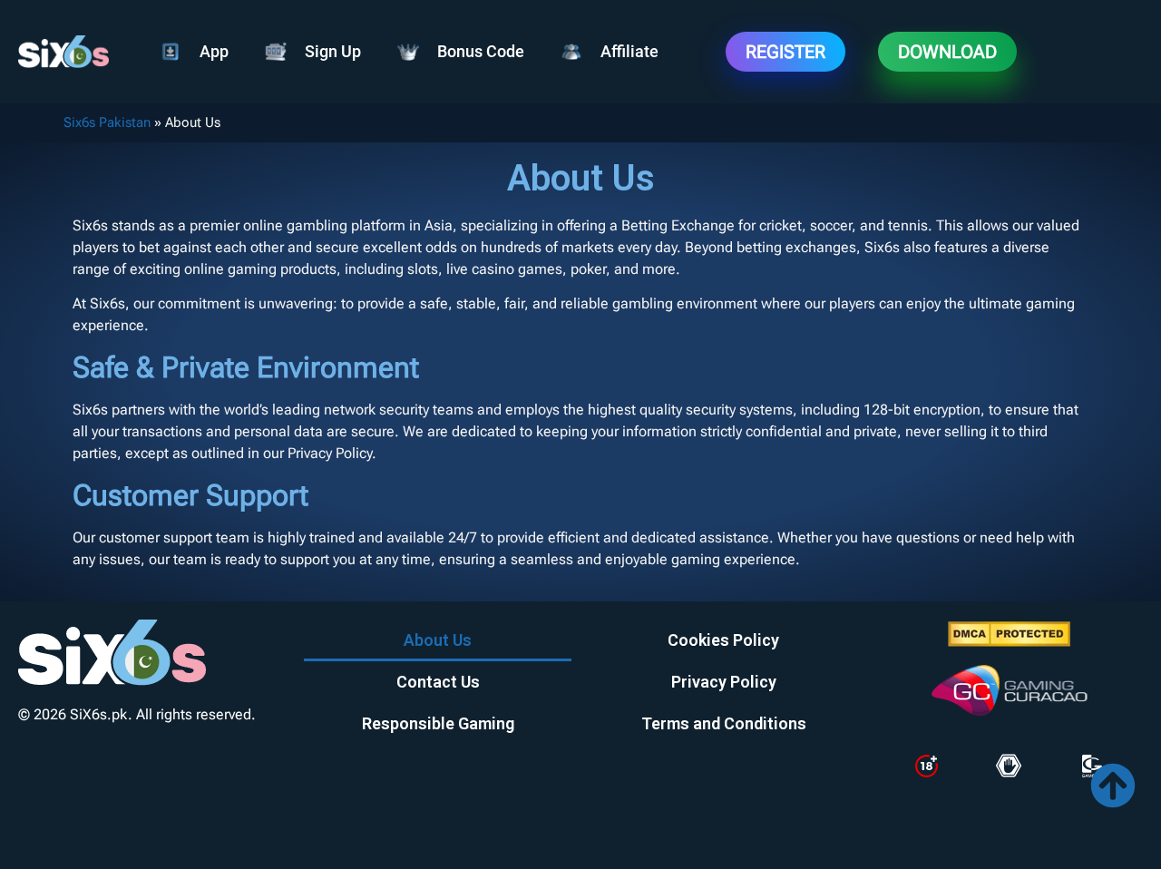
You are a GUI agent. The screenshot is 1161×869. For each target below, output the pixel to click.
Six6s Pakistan (107, 122)
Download (947, 52)
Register (785, 52)
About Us (438, 639)
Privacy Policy (723, 681)
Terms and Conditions (723, 723)
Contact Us (438, 681)
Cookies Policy (723, 639)
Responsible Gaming (438, 723)
